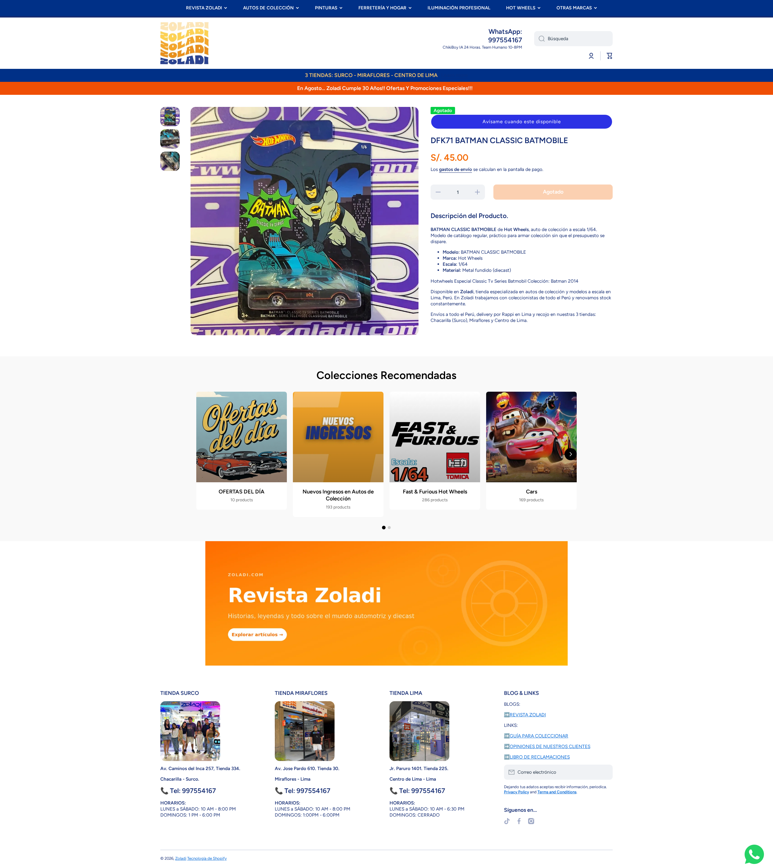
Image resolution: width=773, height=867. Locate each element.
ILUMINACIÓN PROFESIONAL (459, 8)
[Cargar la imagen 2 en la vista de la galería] (170, 139)
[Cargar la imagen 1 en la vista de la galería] (170, 116)
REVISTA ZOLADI (204, 8)
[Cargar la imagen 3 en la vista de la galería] (170, 161)
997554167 (505, 40)
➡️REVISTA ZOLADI (525, 715)
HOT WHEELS (520, 8)
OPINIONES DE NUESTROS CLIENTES (550, 746)
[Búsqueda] (539, 38)
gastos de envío (455, 169)
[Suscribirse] (605, 772)
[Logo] (184, 43)
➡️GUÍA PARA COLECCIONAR (536, 736)
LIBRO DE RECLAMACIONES (540, 757)
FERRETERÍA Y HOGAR (382, 8)
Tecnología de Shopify (207, 858)
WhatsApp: (505, 31)
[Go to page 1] (384, 527)
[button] (522, 121)
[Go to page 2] (389, 527)
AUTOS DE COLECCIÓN (268, 8)
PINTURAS (326, 8)
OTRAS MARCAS (574, 8)
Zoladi (180, 858)
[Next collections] (571, 454)
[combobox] (573, 38)
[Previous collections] (202, 454)
